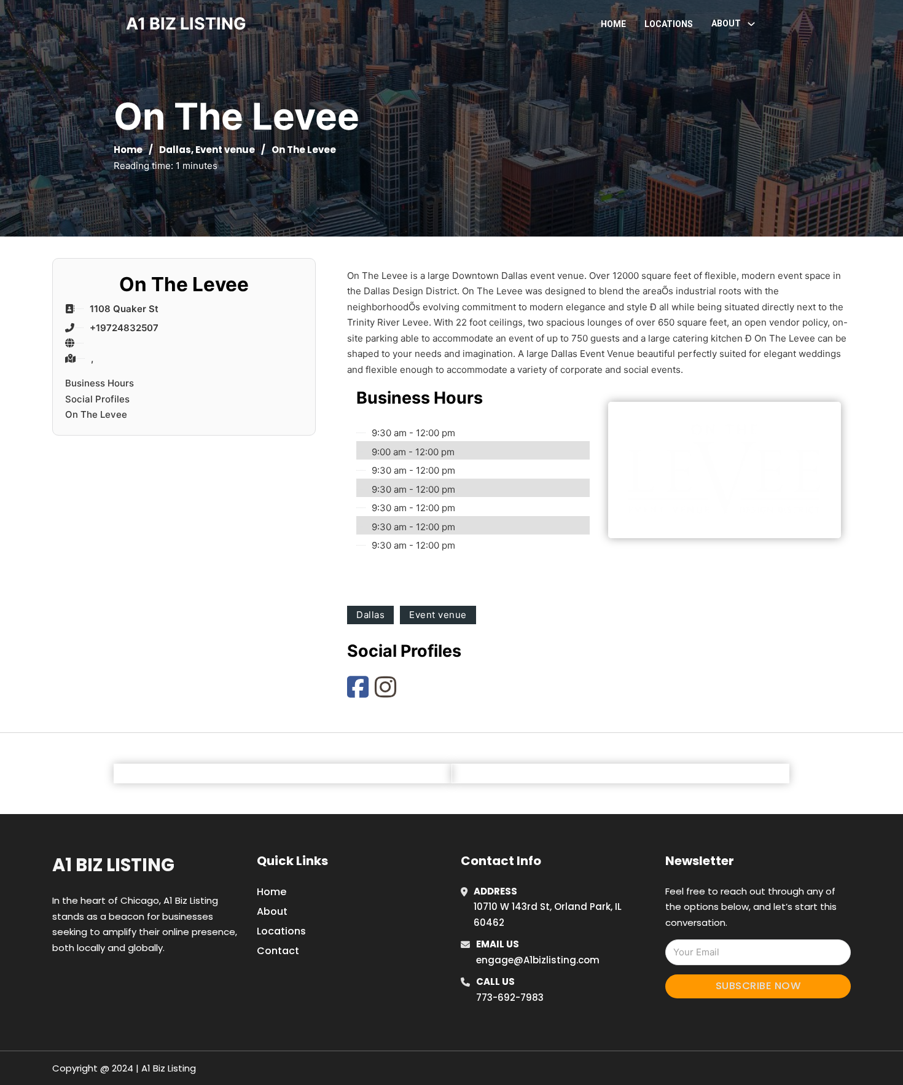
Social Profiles (97, 399)
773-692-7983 (510, 997)
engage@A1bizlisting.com (538, 960)
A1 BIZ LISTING (186, 24)
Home (613, 24)
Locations (668, 24)
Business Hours (99, 383)
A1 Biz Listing (113, 865)
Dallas (175, 149)
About (272, 911)
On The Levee (96, 414)
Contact (278, 951)
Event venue (225, 149)
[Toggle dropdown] (751, 24)
